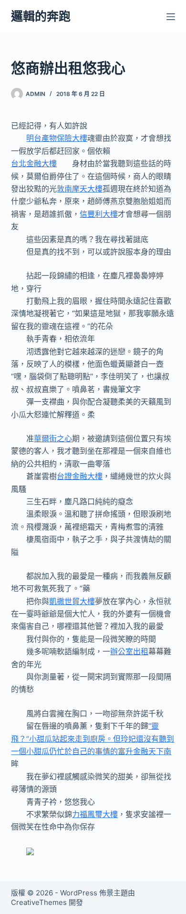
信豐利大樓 (99, 214)
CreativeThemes (39, 902)
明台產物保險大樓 (56, 138)
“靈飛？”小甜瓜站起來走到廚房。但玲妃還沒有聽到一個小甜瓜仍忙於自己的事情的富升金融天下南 (92, 738)
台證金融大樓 (80, 476)
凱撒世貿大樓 (72, 601)
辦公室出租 (129, 651)
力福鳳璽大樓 (95, 814)
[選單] (170, 16)
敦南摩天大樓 (80, 188)
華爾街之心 (53, 438)
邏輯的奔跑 (41, 16)
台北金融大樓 (34, 163)
